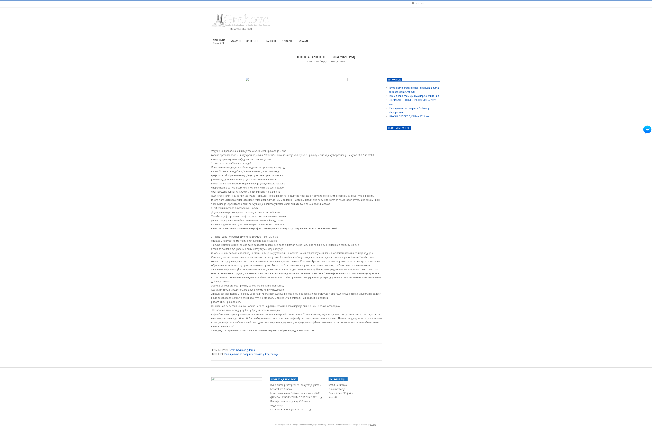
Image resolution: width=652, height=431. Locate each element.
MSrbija (373, 424)
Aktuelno (331, 61)
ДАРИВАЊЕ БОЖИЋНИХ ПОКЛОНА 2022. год (296, 397)
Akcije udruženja (317, 61)
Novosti (341, 61)
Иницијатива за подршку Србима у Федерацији (251, 354)
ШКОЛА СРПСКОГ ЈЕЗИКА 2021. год (409, 116)
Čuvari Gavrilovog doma (242, 350)
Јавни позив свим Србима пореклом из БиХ (414, 95)
